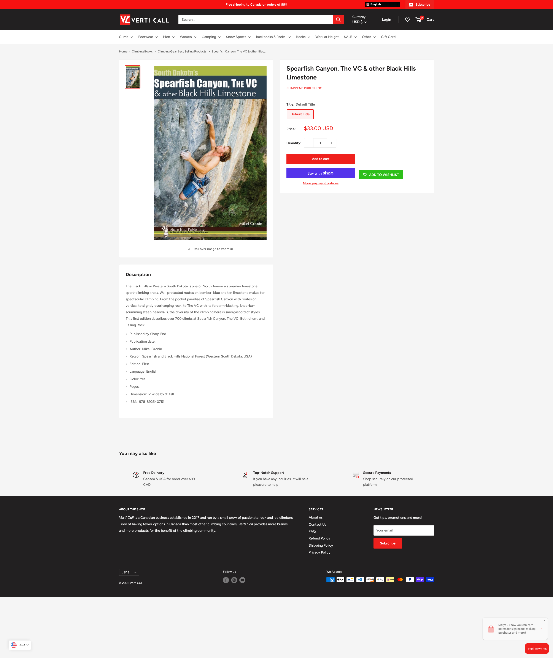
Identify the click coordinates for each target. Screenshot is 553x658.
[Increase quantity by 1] (331, 142)
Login (386, 19)
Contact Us (317, 524)
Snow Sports (236, 37)
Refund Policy (319, 538)
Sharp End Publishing (304, 88)
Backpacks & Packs (271, 37)
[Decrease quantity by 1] (308, 142)
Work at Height (327, 37)
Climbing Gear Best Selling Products (182, 51)
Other (366, 37)
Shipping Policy (321, 545)
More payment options (320, 183)
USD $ (125, 572)
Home (123, 51)
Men (166, 37)
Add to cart (320, 159)
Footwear (145, 37)
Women (186, 37)
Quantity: (293, 143)
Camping (209, 37)
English (375, 4)
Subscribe (423, 4)
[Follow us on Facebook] (226, 580)
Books (300, 37)
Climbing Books (142, 51)
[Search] (338, 19)
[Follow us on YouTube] (242, 580)
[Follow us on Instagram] (234, 580)
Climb (123, 37)
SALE (348, 37)
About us (316, 517)
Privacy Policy (320, 552)
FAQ (312, 531)
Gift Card (388, 37)
